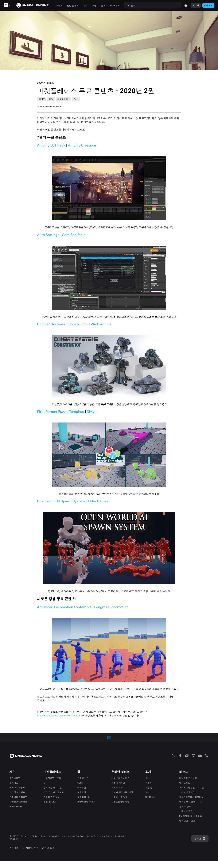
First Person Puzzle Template (60, 411)
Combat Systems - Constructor (62, 324)
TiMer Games (98, 501)
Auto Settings (48, 235)
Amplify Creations (82, 145)
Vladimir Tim (101, 324)
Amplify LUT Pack (51, 145)
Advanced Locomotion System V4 (64, 607)
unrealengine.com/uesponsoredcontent (59, 715)
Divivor (92, 411)
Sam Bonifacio (73, 235)
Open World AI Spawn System (61, 501)
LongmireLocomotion (111, 607)
